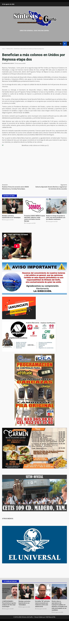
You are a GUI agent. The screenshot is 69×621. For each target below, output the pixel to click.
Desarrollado (38, 617)
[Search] (60, 43)
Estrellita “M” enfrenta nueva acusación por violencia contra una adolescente (42, 591)
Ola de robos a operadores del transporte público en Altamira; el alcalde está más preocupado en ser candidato (59, 591)
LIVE (65, 44)
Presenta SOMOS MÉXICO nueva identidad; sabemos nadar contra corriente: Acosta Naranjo (34, 206)
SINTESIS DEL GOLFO (8, 63)
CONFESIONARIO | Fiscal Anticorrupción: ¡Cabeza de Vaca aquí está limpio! (9, 591)
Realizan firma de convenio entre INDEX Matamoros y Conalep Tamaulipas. (15, 187)
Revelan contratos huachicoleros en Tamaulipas (12, 206)
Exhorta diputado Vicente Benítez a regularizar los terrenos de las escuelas (51, 187)
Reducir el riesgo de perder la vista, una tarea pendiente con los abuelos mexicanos (56, 206)
